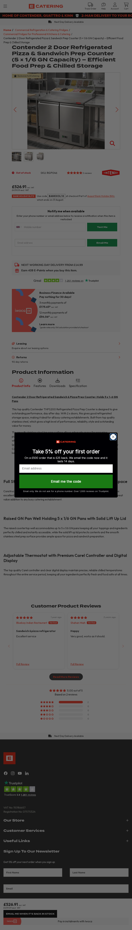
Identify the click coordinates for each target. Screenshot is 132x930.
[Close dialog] (113, 437)
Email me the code (66, 481)
